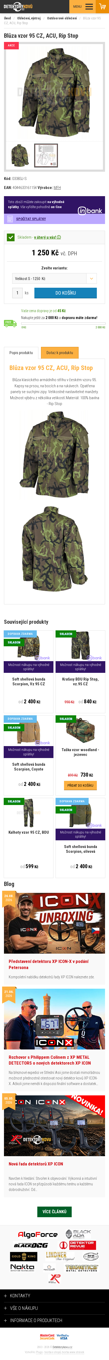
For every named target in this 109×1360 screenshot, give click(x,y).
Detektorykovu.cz (62, 1347)
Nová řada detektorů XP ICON (36, 1164)
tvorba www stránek (73, 1352)
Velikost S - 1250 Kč (30, 279)
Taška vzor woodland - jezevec (80, 752)
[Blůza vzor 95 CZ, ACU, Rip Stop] (54, 92)
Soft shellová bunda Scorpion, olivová (80, 849)
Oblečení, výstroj (28, 18)
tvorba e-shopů (52, 1352)
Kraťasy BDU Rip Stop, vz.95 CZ (80, 681)
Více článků (54, 1211)
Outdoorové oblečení (62, 18)
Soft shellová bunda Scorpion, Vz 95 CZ (28, 681)
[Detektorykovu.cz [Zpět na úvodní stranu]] (32, 6)
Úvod (7, 18)
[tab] (21, 353)
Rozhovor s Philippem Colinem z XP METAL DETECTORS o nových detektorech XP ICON (50, 1060)
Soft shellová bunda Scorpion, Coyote (28, 767)
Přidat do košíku (80, 785)
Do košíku (66, 293)
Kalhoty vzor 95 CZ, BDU (28, 832)
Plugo (39, 1352)
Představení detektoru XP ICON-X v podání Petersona (48, 964)
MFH (57, 187)
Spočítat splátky (31, 219)
